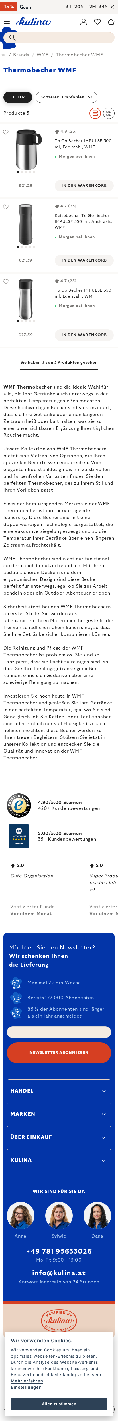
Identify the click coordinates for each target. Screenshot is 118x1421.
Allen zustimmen (59, 1404)
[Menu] (7, 21)
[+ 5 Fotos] (25, 149)
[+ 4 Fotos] (25, 224)
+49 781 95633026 (59, 1251)
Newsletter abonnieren (59, 1053)
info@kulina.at (59, 1273)
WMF (9, 387)
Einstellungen (26, 1387)
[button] (59, 97)
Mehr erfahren (27, 1380)
